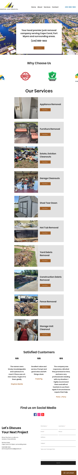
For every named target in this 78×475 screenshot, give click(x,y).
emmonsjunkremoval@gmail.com (11, 449)
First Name (44, 426)
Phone (60, 431)
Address (43, 437)
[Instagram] (38, 414)
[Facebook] (35, 414)
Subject (43, 443)
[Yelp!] (42, 414)
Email (42, 431)
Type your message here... (48, 449)
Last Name (62, 426)
